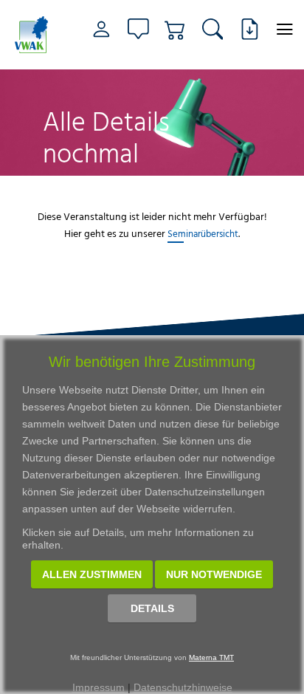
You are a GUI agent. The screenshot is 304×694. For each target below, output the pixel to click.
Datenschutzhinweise (183, 687)
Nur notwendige (214, 574)
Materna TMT (211, 657)
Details (152, 608)
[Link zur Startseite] (33, 34)
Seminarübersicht (202, 233)
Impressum (98, 687)
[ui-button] (284, 29)
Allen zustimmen (92, 574)
